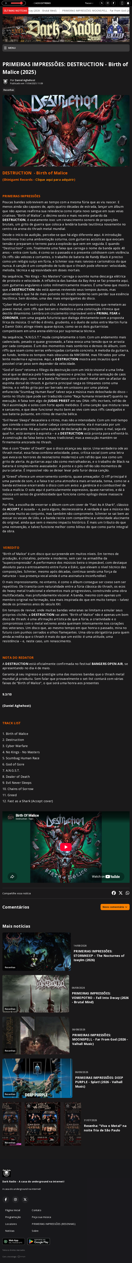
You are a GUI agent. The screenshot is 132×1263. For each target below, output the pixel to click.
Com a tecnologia (9, 1256)
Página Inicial (12, 1210)
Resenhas (8, 89)
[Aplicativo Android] (128, 3)
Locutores (11, 1224)
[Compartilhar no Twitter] (121, 893)
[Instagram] (107, 3)
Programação (13, 1217)
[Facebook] (113, 3)
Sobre (35, 1230)
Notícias (10, 1230)
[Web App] (122, 3)
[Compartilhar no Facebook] (114, 893)
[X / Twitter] (102, 3)
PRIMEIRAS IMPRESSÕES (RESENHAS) (53, 1224)
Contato (36, 1210)
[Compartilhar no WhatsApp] (127, 893)
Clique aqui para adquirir (54, 179)
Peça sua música (41, 1217)
